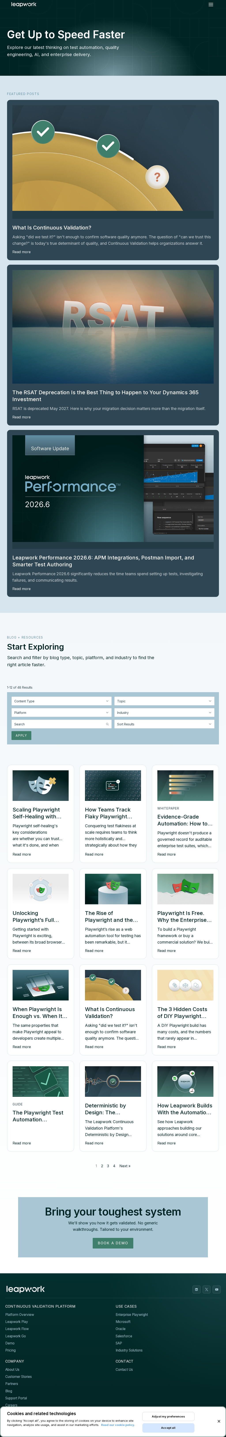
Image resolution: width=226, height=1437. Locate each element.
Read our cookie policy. (118, 1425)
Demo (10, 1343)
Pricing (10, 1350)
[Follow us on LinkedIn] (196, 1290)
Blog (8, 1391)
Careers (11, 1405)
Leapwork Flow (17, 1329)
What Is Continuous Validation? (51, 227)
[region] (113, 1421)
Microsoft (123, 1322)
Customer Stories (18, 1377)
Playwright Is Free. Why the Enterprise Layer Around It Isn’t (184, 920)
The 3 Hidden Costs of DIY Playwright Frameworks (182, 1016)
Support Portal (16, 1398)
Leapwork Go (15, 1336)
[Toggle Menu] (210, 4)
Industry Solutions (129, 1350)
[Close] (219, 1421)
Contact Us (124, 1369)
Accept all (168, 1427)
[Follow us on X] (207, 1290)
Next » (124, 1166)
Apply (21, 735)
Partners (11, 1384)
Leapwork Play (16, 1322)
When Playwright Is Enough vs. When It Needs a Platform (37, 1016)
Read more (21, 252)
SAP (119, 1343)
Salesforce (124, 1336)
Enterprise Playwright (132, 1315)
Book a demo (113, 1243)
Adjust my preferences (168, 1416)
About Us (12, 1369)
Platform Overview (19, 1315)
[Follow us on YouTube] (217, 1290)
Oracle (121, 1329)
